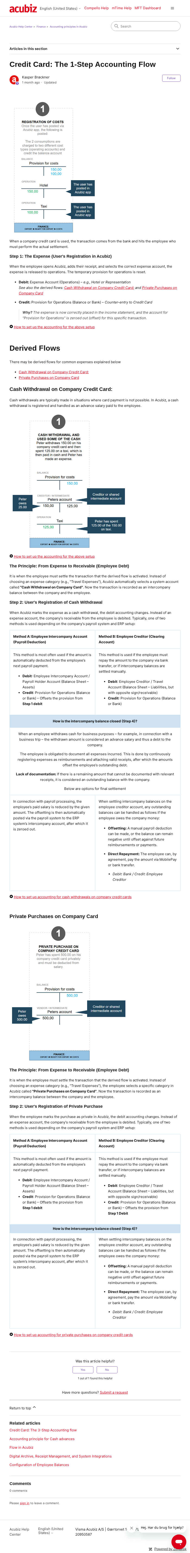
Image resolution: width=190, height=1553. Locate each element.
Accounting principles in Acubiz (68, 26)
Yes (83, 1369)
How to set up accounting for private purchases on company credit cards (73, 1335)
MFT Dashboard (148, 8)
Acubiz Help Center (21, 26)
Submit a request (114, 1392)
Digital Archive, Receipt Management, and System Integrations (61, 1456)
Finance (41, 26)
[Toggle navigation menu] (172, 8)
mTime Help (122, 8)
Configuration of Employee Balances (39, 1465)
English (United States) (59, 8)
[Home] (23, 8)
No (107, 1369)
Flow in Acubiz (21, 1447)
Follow (171, 78)
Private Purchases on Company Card (49, 377)
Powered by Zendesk (170, 1549)
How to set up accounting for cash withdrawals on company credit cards (73, 897)
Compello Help (96, 8)
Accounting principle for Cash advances (42, 1439)
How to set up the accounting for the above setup (54, 327)
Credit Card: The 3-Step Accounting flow (43, 1430)
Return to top (21, 1408)
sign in (24, 1503)
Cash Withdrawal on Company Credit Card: (54, 372)
